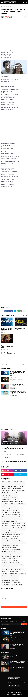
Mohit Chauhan (17, 534)
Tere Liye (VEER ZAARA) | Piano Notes (17, 668)
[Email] (20, 311)
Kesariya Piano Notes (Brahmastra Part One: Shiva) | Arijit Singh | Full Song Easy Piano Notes (14, 448)
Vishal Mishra (16, 582)
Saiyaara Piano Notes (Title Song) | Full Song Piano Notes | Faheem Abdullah (6, 328)
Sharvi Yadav (14, 560)
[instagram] (18, 686)
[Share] (25, 17)
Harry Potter (16, 516)
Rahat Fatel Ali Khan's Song (9, 547)
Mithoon (13, 532)
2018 (22, 481)
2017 (16, 481)
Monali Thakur (6, 536)
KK (3, 527)
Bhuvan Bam (18, 501)
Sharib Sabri (5, 560)
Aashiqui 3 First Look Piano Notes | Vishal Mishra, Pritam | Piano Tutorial (18, 379)
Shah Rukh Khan (12, 558)
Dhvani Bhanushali (17, 508)
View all (25, 315)
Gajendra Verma (6, 516)
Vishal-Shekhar (6, 584)
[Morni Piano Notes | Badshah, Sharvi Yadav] (21, 322)
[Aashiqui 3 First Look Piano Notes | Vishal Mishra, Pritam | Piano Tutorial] (5, 379)
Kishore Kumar (21, 525)
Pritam (23, 543)
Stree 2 (4, 571)
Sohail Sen (5, 567)
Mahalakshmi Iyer (19, 530)
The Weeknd (5, 575)
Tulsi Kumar (5, 578)
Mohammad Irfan (7, 534)
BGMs (11, 501)
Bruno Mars (5, 503)
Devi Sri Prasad (6, 508)
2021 (16, 484)
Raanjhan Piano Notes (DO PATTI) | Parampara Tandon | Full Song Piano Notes (7, 345)
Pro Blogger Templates (17, 694)
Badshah (5, 501)
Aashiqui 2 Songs (6, 488)
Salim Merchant (6, 554)
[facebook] (9, 686)
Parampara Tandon (17, 540)
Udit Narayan (6, 580)
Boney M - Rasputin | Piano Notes (18, 655)
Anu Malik (5, 492)
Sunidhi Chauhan (13, 571)
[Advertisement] (14, 34)
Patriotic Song (6, 543)
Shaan (4, 558)
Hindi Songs (8, 6)
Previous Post (5, 364)
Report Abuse (6, 610)
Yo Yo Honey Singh (17, 584)
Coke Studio (21, 503)
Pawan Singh (15, 543)
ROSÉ (4, 551)
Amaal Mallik (17, 488)
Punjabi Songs (6, 545)
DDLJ (13, 506)
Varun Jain (14, 580)
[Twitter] (15, 311)
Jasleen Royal (6, 521)
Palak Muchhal (6, 540)
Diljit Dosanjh (6, 510)
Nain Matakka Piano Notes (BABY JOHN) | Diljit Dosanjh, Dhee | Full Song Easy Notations (18, 392)
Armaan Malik (6, 497)
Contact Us (18, 692)
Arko (16, 495)
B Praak (16, 499)
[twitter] (12, 686)
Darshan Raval (6, 506)
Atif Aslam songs (7, 499)
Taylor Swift (22, 573)
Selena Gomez (17, 556)
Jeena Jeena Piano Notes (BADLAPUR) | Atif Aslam (14, 455)
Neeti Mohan (15, 536)
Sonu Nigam (5, 569)
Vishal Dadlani (6, 582)
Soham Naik (13, 567)
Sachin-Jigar (11, 551)
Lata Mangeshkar (20, 527)
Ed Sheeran (5, 512)
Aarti (21, 486)
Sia (14, 565)
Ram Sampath (6, 549)
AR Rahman (13, 492)
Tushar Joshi (14, 578)
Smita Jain (21, 565)
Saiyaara (19, 551)
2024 (10, 486)
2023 (4, 486)
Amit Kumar (5, 490)
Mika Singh (5, 532)
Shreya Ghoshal (6, 565)
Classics (13, 503)
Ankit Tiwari (20, 490)
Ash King (14, 497)
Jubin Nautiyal (16, 523)
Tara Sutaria (13, 573)
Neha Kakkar (5, 538)
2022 (22, 484)
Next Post (24, 364)
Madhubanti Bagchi (7, 530)
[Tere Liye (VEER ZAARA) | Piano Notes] (5, 669)
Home (2, 6)
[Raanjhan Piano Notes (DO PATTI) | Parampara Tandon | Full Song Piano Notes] (7, 338)
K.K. (23, 523)
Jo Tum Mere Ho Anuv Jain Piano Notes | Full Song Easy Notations (17, 662)
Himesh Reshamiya (7, 519)
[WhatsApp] (18, 311)
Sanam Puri (16, 554)
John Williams (6, 523)
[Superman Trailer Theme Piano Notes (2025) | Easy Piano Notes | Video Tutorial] (5, 386)
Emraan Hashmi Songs (16, 512)
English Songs (6, 514)
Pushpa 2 (15, 545)
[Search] (26, 2)
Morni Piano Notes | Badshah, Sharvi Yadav (20, 327)
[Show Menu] (2, 2)
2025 (16, 486)
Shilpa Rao (16, 562)
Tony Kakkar (14, 575)
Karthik (13, 525)
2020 (10, 484)
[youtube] (15, 686)
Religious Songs (16, 549)
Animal (13, 490)
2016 (10, 481)
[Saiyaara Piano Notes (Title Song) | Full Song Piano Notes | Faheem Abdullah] (7, 322)
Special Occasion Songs (17, 569)
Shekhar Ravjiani (6, 562)
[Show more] (23, 311)
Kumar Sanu (10, 527)
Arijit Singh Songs (7, 495)
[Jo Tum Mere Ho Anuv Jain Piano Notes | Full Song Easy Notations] (5, 663)
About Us (13, 692)
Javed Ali (14, 521)
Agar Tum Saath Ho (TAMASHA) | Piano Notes (15, 461)
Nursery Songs (15, 538)
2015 (4, 481)
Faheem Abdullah (17, 514)
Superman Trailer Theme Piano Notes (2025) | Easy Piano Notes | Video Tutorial (18, 386)
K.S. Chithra (5, 525)
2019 (4, 484)
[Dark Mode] (23, 2)
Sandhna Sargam (6, 556)
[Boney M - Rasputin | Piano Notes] (5, 656)
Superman (5, 573)
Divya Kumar (15, 510)
